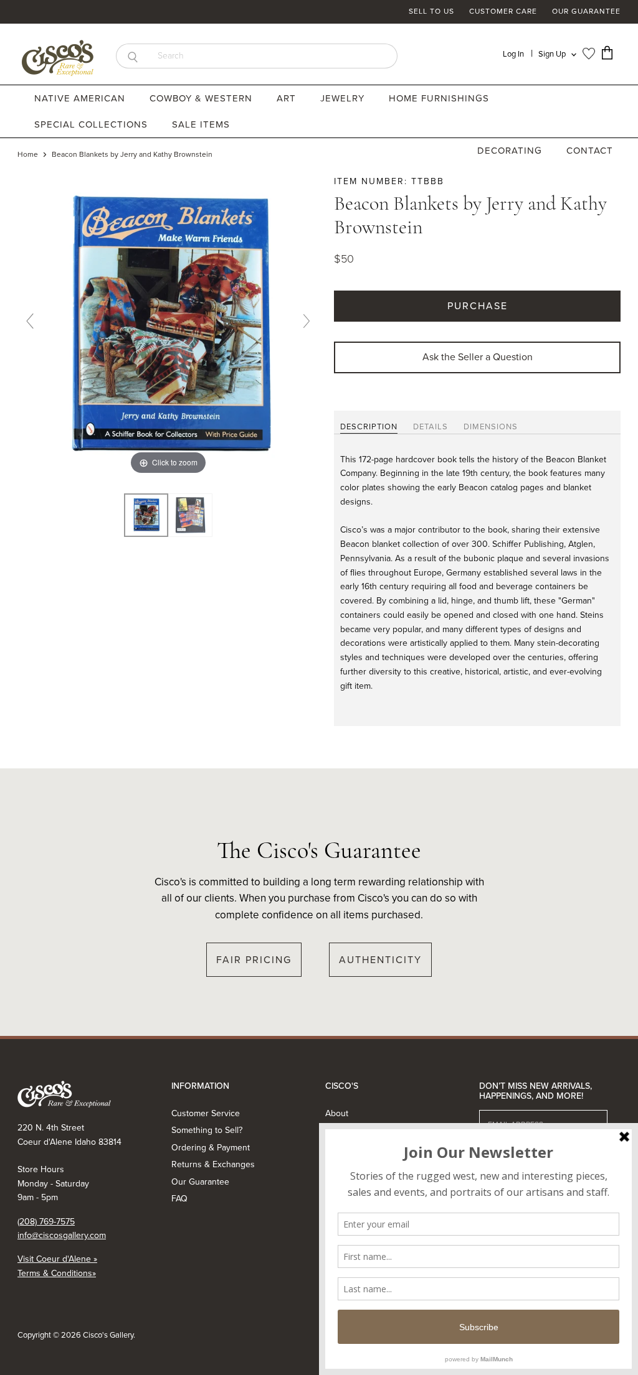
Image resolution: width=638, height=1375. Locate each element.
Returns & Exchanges (213, 1164)
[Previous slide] (29, 321)
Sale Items (201, 124)
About (336, 1113)
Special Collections (92, 124)
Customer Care (503, 11)
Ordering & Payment (210, 1147)
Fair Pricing (254, 960)
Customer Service (205, 1113)
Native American (81, 98)
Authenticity (380, 960)
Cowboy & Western (202, 98)
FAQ (179, 1198)
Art (288, 98)
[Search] (132, 56)
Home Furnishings (440, 98)
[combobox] (273, 56)
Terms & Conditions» (56, 1273)
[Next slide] (306, 321)
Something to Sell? (206, 1130)
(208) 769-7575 (46, 1221)
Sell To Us (431, 11)
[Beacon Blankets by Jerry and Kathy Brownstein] (190, 515)
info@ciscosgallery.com (61, 1235)
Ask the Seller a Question (477, 357)
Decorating (511, 150)
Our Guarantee (586, 11)
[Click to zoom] (168, 326)
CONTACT (589, 150)
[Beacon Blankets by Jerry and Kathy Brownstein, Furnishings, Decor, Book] (146, 515)
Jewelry (344, 98)
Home (27, 155)
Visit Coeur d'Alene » (57, 1258)
